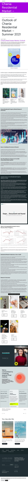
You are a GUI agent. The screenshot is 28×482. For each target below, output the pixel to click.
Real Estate (10, 17)
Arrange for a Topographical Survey (23, 312)
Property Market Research (5, 410)
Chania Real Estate (8, 408)
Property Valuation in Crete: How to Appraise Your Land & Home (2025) (21, 101)
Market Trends (7, 17)
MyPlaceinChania (13, 450)
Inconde (3, 450)
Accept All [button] (7, 480)
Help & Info (3, 310)
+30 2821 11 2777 (16, 467)
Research (13, 17)
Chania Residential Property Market (6, 409)
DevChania (22, 450)
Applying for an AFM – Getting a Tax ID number (13, 312)
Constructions (3, 439)
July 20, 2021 (3, 17)
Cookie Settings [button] (2, 480)
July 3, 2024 (19, 98)
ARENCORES (6, 279)
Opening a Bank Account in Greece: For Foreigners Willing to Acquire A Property (4, 337)
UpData (18, 450)
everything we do (12, 399)
